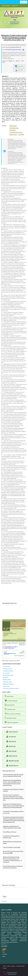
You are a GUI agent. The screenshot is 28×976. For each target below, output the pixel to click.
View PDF (20, 70)
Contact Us (14, 5)
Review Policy (6, 686)
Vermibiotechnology (14, 128)
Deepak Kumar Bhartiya (20, 44)
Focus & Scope (6, 666)
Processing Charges (11, 718)
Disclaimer (5, 677)
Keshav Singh (10, 44)
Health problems (13, 126)
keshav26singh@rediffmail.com (13, 47)
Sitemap (5, 968)
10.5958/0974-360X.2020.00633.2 (13, 49)
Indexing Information (12, 722)
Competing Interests (8, 671)
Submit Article (10, 696)
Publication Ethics (7, 681)
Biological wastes (13, 134)
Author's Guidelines (12, 700)
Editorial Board (20, 966)
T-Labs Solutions (11, 974)
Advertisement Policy (8, 675)
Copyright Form (11, 709)
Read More (4, 944)
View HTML (20, 66)
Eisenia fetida (12, 130)
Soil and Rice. (21, 134)
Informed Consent (7, 668)
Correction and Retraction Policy (11, 688)
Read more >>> (22, 644)
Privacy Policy (6, 673)
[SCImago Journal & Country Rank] (11, 660)
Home (4, 966)
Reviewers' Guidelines (8, 684)
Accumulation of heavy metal (16, 132)
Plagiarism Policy (7, 679)
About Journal (6, 5)
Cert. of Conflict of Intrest (14, 713)
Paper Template (10, 705)
